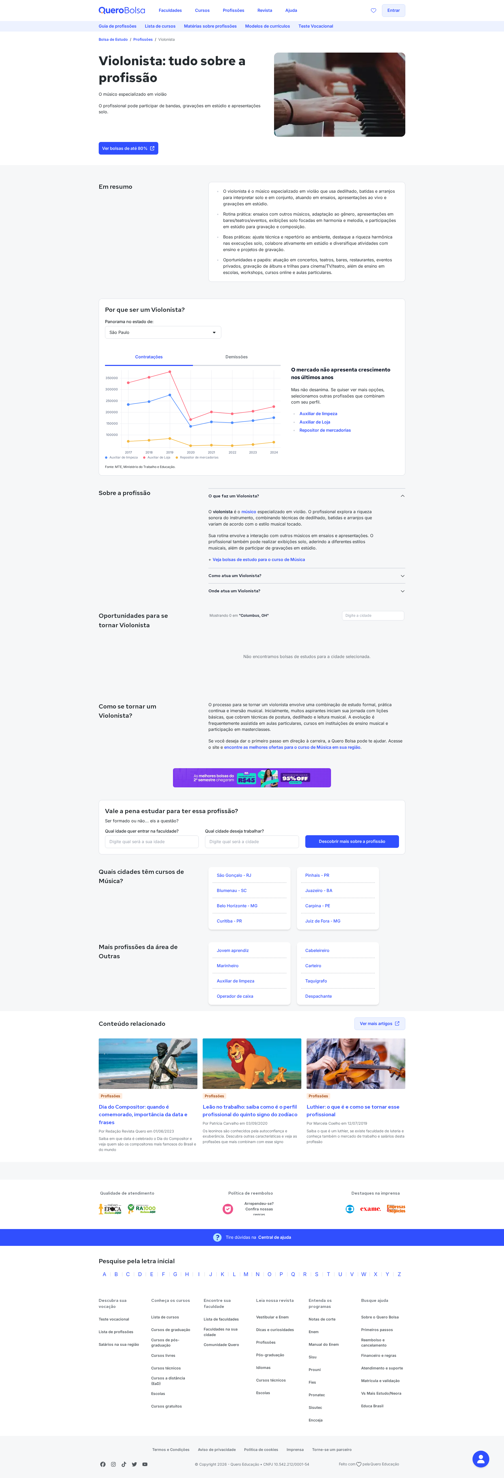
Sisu (313, 1357)
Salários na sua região (119, 1344)
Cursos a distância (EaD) (168, 1381)
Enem (314, 1331)
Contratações (149, 356)
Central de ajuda (274, 1237)
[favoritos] (373, 10)
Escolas (158, 1393)
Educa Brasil (372, 1406)
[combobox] (373, 615)
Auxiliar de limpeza (318, 413)
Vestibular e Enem (272, 1317)
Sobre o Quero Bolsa (380, 1317)
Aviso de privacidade (217, 1449)
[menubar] (228, 10)
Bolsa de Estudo (113, 39)
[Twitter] (134, 1464)
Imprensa (295, 1449)
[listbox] (249, 898)
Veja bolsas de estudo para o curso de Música (259, 559)
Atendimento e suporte (382, 1368)
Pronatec (317, 1395)
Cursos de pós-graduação (165, 1343)
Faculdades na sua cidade (221, 1332)
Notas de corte (322, 1319)
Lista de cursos (165, 1317)
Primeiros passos (377, 1329)
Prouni (315, 1369)
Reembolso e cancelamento (374, 1343)
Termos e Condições (171, 1449)
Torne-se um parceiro (332, 1449)
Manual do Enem (324, 1344)
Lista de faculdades (221, 1319)
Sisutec (315, 1407)
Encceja (316, 1420)
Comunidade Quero (221, 1344)
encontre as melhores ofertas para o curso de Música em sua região (292, 747)
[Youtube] (145, 1464)
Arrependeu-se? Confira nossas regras (259, 1208)
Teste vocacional (114, 1319)
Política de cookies (261, 1449)
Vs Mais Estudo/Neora (381, 1393)
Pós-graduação (270, 1355)
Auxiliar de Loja (315, 422)
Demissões (236, 356)
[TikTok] (124, 1464)
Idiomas (263, 1367)
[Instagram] (113, 1464)
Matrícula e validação (380, 1380)
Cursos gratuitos (166, 1406)
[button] (480, 1459)
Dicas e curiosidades (275, 1329)
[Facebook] (103, 1464)
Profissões (143, 39)
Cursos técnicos (166, 1368)
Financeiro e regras (378, 1355)
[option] (249, 875)
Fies (312, 1382)
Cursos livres (163, 1355)
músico (249, 511)
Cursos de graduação (170, 1329)
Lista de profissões (116, 1331)
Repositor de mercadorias (325, 430)
